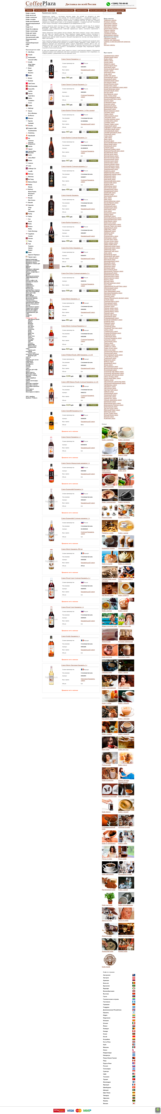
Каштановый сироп (110, 196)
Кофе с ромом (107, 734)
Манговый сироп (109, 259)
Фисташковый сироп (111, 366)
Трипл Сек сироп (110, 350)
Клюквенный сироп (110, 208)
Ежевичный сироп (110, 146)
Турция (105, 1079)
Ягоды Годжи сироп (110, 413)
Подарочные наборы (32, 308)
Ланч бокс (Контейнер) (32, 291)
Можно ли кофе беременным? (123, 781)
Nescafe (30, 202)
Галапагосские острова (111, 999)
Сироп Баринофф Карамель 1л (72, 489)
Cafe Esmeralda (32, 86)
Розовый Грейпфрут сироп (113, 320)
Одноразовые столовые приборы (32, 300)
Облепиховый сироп (111, 288)
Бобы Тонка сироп (110, 96)
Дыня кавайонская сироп (112, 142)
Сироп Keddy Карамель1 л (70, 636)
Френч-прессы (30, 372)
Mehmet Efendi (32, 182)
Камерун (106, 1028)
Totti (29, 244)
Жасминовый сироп (111, 152)
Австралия (106, 975)
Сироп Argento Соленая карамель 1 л (74, 166)
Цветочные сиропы (110, 23)
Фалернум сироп (109, 360)
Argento (30, 320)
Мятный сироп (109, 281)
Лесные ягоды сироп (111, 241)
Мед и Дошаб (30, 295)
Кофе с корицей (123, 734)
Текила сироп (108, 343)
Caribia (30, 91)
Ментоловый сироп (110, 269)
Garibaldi (31, 123)
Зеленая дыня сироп (111, 161)
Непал (105, 1050)
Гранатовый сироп (110, 126)
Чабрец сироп (109, 380)
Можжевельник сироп (111, 274)
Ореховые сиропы (110, 27)
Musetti (30, 198)
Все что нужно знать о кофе (97, 10)
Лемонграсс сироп (110, 238)
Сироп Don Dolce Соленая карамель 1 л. (75, 273)
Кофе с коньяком (124, 517)
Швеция (105, 1090)
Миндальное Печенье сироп (113, 271)
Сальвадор (107, 1068)
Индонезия (106, 1018)
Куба (104, 1044)
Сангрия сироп (109, 325)
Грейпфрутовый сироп (112, 129)
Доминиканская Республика (112, 1010)
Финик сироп (108, 365)
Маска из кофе (123, 920)
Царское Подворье (34, 254)
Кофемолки (29, 287)
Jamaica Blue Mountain (32, 152)
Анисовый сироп (109, 67)
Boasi (29, 68)
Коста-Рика (107, 1042)
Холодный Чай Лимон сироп (114, 371)
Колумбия (106, 1039)
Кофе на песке (107, 657)
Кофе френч (106, 812)
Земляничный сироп (111, 169)
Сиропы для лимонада (112, 40)
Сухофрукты (29, 364)
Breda (30, 75)
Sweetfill (30, 340)
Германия (106, 1004)
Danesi (30, 111)
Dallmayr (30, 108)
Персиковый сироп (110, 303)
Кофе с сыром (123, 533)
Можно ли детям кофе (109, 626)
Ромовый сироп (109, 323)
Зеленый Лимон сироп (111, 167)
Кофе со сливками (124, 564)
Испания (106, 1020)
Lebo (29, 166)
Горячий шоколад (31, 270)
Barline (30, 322)
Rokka (30, 229)
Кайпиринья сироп (110, 186)
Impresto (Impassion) (31, 143)
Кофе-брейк (106, 967)
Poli (29, 219)
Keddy (30, 332)
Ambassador (31, 57)
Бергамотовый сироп (111, 90)
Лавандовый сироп (110, 228)
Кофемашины (30, 286)
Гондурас (106, 1007)
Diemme (30, 118)
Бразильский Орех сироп (112, 99)
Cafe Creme (31, 83)
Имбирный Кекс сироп (111, 172)
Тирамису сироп (109, 345)
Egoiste (30, 121)
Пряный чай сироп (110, 315)
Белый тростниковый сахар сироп (115, 87)
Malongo (30, 174)
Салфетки (29, 315)
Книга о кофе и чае (31, 280)
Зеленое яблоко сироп (111, 164)
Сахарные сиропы (110, 33)
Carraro (30, 93)
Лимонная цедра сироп (112, 246)
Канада (105, 1031)
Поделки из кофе (124, 827)
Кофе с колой (123, 611)
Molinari (30, 189)
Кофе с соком (106, 703)
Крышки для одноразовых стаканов (33, 289)
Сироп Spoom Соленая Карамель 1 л (74, 84)
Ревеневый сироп (110, 316)
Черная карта (32, 257)
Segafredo (31, 234)
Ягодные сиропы (110, 22)
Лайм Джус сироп (110, 229)
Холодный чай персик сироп (113, 375)
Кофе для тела (123, 749)
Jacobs (30, 146)
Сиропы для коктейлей (30, 350)
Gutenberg (31, 133)
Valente (30, 248)
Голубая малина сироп (112, 119)
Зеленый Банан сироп (111, 166)
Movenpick (31, 193)
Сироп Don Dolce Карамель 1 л (72, 248)
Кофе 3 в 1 (29, 27)
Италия (105, 1023)
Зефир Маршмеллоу (32, 277)
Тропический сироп (110, 353)
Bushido (30, 81)
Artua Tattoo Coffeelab (31, 65)
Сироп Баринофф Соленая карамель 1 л (75, 518)
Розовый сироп (109, 321)
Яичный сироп (109, 416)
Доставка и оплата (40, 10)
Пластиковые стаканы (32, 306)
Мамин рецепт (32, 346)
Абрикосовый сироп (111, 57)
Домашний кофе (107, 951)
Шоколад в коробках (32, 383)
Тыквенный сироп (110, 358)
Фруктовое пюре (31, 373)
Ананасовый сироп (110, 65)
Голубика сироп (109, 122)
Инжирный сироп (110, 177)
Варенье (28, 266)
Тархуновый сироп (110, 341)
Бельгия (106, 983)
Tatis (29, 341)
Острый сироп (109, 299)
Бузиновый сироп (110, 102)
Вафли (28, 267)
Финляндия (107, 1082)
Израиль (106, 1012)
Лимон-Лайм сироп (110, 244)
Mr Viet (30, 195)
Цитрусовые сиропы (111, 28)
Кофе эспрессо (123, 595)
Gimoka (30, 125)
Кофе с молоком (124, 440)
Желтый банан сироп (111, 156)
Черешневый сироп (111, 393)
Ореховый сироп (110, 294)
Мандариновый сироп (111, 261)
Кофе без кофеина (32, 29)
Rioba (30, 223)
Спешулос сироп (110, 340)
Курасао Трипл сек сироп (112, 226)
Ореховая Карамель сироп (113, 293)
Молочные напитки (31, 298)
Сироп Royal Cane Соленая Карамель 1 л (75, 578)
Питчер (28, 305)
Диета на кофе (107, 920)
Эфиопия (106, 1098)
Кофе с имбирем (107, 440)
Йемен (105, 1026)
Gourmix (30, 327)
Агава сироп (108, 59)
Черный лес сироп (110, 398)
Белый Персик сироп (111, 84)
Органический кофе (32, 37)
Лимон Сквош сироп (111, 243)
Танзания (106, 1076)
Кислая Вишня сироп (111, 202)
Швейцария (107, 1087)
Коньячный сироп (110, 213)
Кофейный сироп (110, 216)
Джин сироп (108, 139)
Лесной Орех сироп (110, 239)
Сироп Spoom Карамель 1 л (70, 59)
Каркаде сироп (109, 194)
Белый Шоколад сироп (112, 89)
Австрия (106, 977)
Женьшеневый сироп (111, 159)
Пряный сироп (109, 313)
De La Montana (32, 113)
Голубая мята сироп (111, 121)
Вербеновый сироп (110, 107)
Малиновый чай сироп (111, 256)
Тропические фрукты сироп (113, 351)
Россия (105, 1066)
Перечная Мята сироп (111, 301)
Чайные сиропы (109, 32)
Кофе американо (108, 874)
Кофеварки (29, 284)
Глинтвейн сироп (110, 117)
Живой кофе (106, 641)
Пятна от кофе (107, 859)
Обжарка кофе (107, 672)
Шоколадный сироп (110, 406)
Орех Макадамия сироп (112, 291)
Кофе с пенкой (123, 812)
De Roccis (31, 115)
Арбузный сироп (109, 72)
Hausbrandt (31, 135)
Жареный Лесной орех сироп (114, 151)
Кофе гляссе (122, 765)
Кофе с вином (123, 672)
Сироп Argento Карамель (70, 195)
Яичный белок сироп (111, 415)
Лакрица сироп (109, 233)
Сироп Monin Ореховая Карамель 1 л (74, 665)
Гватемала (106, 1002)
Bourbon (30, 72)
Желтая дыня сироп (111, 154)
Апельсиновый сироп (111, 69)
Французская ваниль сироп (113, 368)
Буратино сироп (109, 104)
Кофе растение (107, 905)
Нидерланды (107, 1052)
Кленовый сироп (109, 204)
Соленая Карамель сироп (113, 338)
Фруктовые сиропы (110, 25)
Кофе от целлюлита (108, 843)
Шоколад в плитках (32, 385)
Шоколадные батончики (30, 389)
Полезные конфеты (32, 311)
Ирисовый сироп (110, 179)
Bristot (30, 78)
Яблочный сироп (109, 411)
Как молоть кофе (107, 595)
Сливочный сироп (110, 336)
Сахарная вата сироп (111, 55)
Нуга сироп (108, 284)
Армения (106, 980)
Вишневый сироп (110, 109)
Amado (30, 54)
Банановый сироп (110, 79)
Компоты (28, 283)
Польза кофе (106, 765)
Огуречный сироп (110, 289)
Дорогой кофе (107, 936)
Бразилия (106, 986)
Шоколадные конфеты (33, 392)
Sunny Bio (31, 339)
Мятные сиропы (109, 45)
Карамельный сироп (88, 70)
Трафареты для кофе (109, 796)
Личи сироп (108, 253)
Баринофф (31, 344)
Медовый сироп (109, 268)
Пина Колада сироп (110, 304)
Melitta (30, 184)
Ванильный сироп (110, 106)
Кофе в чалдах (31, 19)
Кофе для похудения (125, 487)
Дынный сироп (109, 141)
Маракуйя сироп (109, 263)
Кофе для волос (123, 688)
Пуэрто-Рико (107, 1063)
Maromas (31, 176)
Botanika (30, 323)
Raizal (30, 221)
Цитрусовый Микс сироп (112, 378)
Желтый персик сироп (111, 157)
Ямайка (105, 1101)
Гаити (105, 996)
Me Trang (31, 179)
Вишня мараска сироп (111, 111)
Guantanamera (32, 130)
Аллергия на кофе (124, 626)
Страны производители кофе (65, 10)
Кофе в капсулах (31, 17)
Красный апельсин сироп (112, 218)
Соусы (28, 358)
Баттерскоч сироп (110, 82)
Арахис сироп (108, 70)
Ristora (30, 226)
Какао (27, 279)
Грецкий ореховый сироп (112, 132)
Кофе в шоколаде (32, 31)
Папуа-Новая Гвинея (110, 1058)
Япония (105, 1103)
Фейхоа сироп (109, 361)
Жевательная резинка (32, 276)
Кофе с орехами (124, 719)
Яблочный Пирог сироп (112, 410)
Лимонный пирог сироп (112, 248)
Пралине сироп (109, 306)
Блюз (29, 252)
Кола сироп (108, 211)
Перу (104, 1060)
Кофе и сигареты (124, 502)
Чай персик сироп (110, 388)
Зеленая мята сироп (111, 162)
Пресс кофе (122, 859)
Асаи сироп (108, 74)
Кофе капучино (107, 455)
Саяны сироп (108, 330)
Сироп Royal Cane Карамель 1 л (72, 607)
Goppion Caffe (32, 128)
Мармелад (29, 294)
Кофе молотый (31, 15)
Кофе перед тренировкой (106, 471)
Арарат (30, 250)
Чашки (28, 382)
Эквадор (106, 1095)
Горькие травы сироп (111, 124)
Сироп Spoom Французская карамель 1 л (75, 463)
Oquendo (31, 205)
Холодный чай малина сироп (114, 373)
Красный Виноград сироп (112, 219)
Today (30, 241)
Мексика (106, 1047)
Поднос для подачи (32, 309)
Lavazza (30, 163)
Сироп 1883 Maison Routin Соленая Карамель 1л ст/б (79, 382)
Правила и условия (82, 10)
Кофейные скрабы (108, 548)
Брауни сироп (108, 101)
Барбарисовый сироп (111, 80)
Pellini (30, 216)
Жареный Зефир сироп (112, 149)
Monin (30, 334)
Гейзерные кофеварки (32, 269)
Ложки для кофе (31, 293)
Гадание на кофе (108, 487)
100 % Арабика (30, 396)
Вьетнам (106, 994)
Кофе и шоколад (107, 780)
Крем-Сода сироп (110, 223)
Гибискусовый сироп (111, 116)
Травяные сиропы (110, 20)
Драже (28, 274)
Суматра (106, 1071)
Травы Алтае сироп (110, 348)
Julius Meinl (31, 157)
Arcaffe (30, 62)
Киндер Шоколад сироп (112, 201)
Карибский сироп (110, 192)
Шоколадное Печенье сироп (113, 405)
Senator (30, 236)
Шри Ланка (106, 1092)
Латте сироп (108, 234)
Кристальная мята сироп (112, 224)
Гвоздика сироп (109, 112)
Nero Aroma (31, 200)
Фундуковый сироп (110, 370)
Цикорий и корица (31, 375)
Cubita (30, 105)
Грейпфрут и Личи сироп (112, 127)
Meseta (30, 187)
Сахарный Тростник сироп (113, 328)
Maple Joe (31, 333)
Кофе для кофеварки (125, 905)
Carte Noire (31, 96)
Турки (27, 368)
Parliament (31, 211)
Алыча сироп (108, 62)
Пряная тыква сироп (111, 308)
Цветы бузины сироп (111, 376)
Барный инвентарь (31, 259)
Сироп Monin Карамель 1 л (70, 299)
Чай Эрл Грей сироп (111, 390)
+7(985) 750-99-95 (119, 3)
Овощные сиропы (110, 38)
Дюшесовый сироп (110, 144)
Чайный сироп (109, 391)
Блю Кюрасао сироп (111, 94)
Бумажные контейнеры (33, 260)
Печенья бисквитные (32, 304)
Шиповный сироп (110, 401)
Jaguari (30, 149)
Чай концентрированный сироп (115, 383)
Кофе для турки (31, 33)
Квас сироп (108, 197)
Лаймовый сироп (110, 231)
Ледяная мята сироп (111, 236)
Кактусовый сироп (110, 187)
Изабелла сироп (109, 171)
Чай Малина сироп (110, 385)
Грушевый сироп (110, 134)
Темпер (28, 365)
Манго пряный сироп (111, 258)
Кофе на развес (31, 35)
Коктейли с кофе (124, 657)
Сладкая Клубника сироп (112, 333)
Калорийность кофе (125, 874)
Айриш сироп (108, 60)
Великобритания (108, 991)
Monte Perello (32, 191)
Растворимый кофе (108, 890)
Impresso (31, 140)
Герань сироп (108, 114)
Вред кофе (105, 749)
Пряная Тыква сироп (111, 309)
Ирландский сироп (110, 182)
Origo (29, 207)
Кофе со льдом (107, 564)
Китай (105, 1036)
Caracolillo (31, 89)
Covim (30, 103)
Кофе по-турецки (124, 796)
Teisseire (30, 343)
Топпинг (28, 366)
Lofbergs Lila (32, 168)
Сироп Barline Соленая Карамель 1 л (74, 137)
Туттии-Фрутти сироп (111, 356)
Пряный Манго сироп (111, 311)
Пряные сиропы (109, 30)
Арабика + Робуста (31, 398)
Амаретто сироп (109, 64)
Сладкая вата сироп (111, 331)
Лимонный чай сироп (111, 251)
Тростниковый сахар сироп (113, 355)
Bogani (30, 70)
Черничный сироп (110, 395)
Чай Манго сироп (110, 386)
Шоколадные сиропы (111, 35)
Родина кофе (122, 951)
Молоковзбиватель (31, 297)
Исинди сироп (109, 184)
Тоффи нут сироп (110, 346)
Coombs (30, 325)
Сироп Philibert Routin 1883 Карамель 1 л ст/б (77, 355)
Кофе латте (122, 470)
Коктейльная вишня (32, 281)
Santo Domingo (32, 231)
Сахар (27, 316)
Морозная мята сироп (111, 276)
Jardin (30, 155)
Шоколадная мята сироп (112, 403)
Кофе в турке (122, 455)
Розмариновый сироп (111, 318)
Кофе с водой (123, 890)
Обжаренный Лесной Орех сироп (115, 286)
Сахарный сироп (110, 326)
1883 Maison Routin (33, 319)
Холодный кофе (123, 548)
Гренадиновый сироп (111, 131)
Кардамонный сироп (111, 191)
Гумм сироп (108, 137)
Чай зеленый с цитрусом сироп (114, 381)
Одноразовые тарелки (32, 302)
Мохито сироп (108, 279)
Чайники (28, 376)
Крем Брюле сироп (110, 221)
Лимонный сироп (110, 249)
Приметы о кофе (107, 533)
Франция (106, 1084)
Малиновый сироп (110, 254)
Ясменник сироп (109, 418)
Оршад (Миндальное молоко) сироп (116, 298)
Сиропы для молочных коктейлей (32, 353)
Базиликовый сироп (111, 77)
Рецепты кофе (107, 517)
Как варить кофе (107, 719)
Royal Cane (31, 336)
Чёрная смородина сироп (113, 400)
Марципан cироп (109, 266)
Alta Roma (31, 52)
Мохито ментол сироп (111, 278)
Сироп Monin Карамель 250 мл (72, 549)
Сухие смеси (29, 362)
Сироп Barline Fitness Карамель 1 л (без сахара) (78, 110)
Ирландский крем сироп (112, 181)
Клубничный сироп (110, 206)
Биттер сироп (108, 92)
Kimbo (30, 160)
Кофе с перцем (123, 703)
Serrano (30, 238)
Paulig (30, 213)
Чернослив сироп (110, 396)
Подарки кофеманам (125, 641)
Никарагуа (106, 1055)
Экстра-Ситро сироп (111, 408)
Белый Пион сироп (110, 85)
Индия (105, 1015)
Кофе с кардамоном (109, 688)
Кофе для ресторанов (125, 936)
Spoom (30, 337)
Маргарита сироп (110, 264)
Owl (29, 209)
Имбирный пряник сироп (112, 174)
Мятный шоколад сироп (112, 283)
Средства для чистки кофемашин (32, 360)
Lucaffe (30, 171)
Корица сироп (108, 214)
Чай (27, 46)
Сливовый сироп (110, 335)
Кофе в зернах (30, 13)
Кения (105, 1034)
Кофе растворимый (32, 21)
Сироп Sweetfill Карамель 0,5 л (72, 411)
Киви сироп (108, 199)
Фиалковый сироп (110, 363)
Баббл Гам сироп (110, 75)
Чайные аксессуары (32, 380)
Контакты (51, 10)
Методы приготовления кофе (116, 10)
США (104, 1074)
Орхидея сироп (109, 296)
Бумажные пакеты (31, 262)
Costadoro (31, 100)
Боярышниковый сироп (112, 97)
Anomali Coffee (32, 59)
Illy (29, 138)
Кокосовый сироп (110, 209)
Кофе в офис (122, 843)
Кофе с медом (107, 611)
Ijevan (29, 330)
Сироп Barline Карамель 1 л (70, 222)
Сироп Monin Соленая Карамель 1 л (73, 326)
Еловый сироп (109, 147)
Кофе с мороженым (109, 502)
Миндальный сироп (110, 273)
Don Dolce (31, 326)
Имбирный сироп (110, 176)
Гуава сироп (108, 136)
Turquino (30, 246)
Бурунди (106, 988)
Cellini (30, 98)
